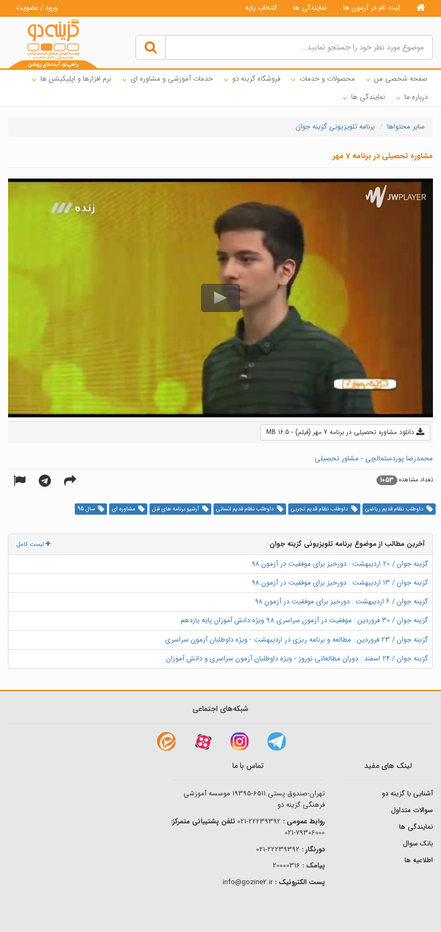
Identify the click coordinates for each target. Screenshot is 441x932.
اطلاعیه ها (418, 860)
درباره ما (416, 97)
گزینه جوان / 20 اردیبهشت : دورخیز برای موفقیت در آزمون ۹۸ (340, 564)
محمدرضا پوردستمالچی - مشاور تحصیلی (374, 458)
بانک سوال (418, 843)
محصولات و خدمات (327, 78)
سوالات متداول (412, 810)
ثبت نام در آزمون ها (371, 7)
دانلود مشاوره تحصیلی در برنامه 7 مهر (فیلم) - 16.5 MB (341, 432)
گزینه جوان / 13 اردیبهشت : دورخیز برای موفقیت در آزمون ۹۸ (340, 582)
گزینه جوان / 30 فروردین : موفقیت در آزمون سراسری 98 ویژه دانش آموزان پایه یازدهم (304, 620)
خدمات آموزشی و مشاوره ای (172, 78)
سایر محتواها (406, 126)
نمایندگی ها (310, 7)
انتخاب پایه (261, 7)
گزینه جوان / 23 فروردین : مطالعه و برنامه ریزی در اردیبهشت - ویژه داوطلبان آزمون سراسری (296, 639)
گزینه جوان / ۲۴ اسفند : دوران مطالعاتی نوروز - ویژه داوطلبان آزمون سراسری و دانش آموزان (297, 658)
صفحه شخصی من (401, 78)
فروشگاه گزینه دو (256, 78)
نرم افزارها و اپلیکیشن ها (75, 78)
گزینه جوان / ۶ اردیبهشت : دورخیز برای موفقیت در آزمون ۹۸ (341, 601)
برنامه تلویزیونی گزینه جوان (335, 126)
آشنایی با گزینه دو (407, 793)
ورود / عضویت (37, 7)
